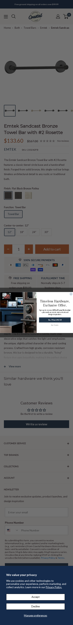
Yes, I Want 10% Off (54, 320)
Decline (35, 606)
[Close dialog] (71, 294)
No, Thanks (54, 325)
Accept (36, 596)
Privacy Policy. (54, 587)
